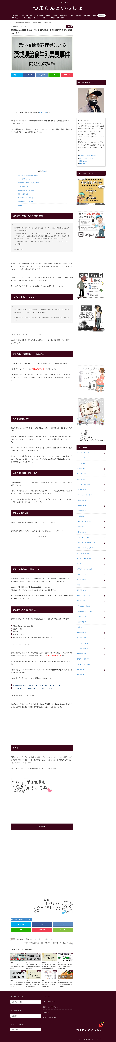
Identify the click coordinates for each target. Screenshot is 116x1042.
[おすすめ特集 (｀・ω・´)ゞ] (91, 204)
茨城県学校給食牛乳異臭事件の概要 (28, 175)
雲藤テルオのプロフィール (51, 1007)
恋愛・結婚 (25, 15)
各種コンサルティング (84, 595)
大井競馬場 (82, 526)
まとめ (20, 205)
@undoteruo (43, 112)
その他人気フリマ (84, 489)
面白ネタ (32, 15)
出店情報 (81, 516)
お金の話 (81, 463)
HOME (94, 15)
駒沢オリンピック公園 (85, 548)
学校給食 (55, 15)
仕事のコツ (45, 18)
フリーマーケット (64, 15)
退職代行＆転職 (55, 18)
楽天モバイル (82, 638)
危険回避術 (81, 590)
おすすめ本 (81, 458)
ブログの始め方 (83, 553)
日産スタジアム (83, 537)
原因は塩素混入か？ (23, 186)
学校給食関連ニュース (25, 919)
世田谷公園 (82, 500)
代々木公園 (82, 511)
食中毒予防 (82, 622)
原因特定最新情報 (23, 194)
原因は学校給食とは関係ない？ (27, 197)
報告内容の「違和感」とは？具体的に (28, 182)
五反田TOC (82, 505)
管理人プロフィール (76, 15)
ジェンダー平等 (82, 474)
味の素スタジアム (84, 521)
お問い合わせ (87, 15)
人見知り (80, 563)
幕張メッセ (82, 532)
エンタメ (81, 468)
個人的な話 (81, 579)
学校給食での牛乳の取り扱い (26, 201)
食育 (80, 627)
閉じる (44, 171)
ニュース (81, 479)
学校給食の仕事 (84, 606)
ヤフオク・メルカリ (84, 558)
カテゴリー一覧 (16, 15)
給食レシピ (82, 616)
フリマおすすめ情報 (85, 495)
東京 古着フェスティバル (86, 542)
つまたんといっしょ (89, 1039)
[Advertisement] (42, 92)
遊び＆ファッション (84, 664)
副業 (62, 18)
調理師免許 (40, 15)
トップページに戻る (49, 1001)
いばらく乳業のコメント (25, 179)
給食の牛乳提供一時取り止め (26, 190)
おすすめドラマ (83, 452)
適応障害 (48, 15)
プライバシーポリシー (49, 1017)
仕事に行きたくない (17, 18)
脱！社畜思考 (27, 18)
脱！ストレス (37, 18)
